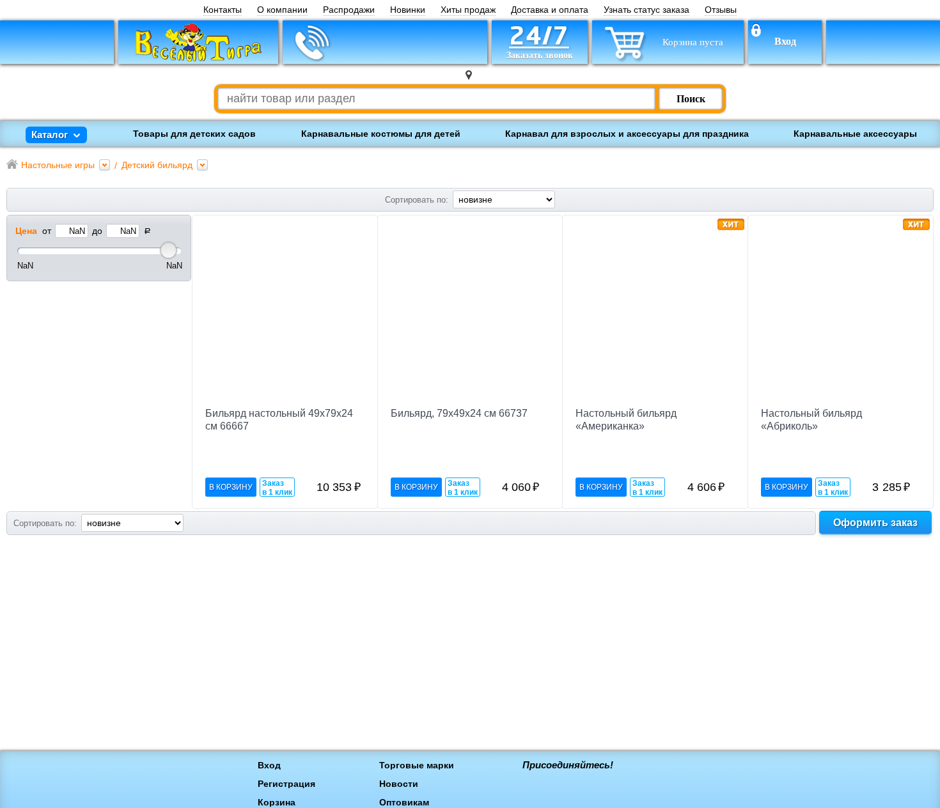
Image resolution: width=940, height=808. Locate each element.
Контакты (222, 10)
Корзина (276, 802)
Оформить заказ (875, 522)
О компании (282, 10)
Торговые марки (416, 765)
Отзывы (721, 10)
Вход (785, 41)
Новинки (407, 10)
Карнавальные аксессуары (855, 133)
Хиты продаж (468, 10)
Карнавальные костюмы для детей (380, 133)
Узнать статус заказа (646, 10)
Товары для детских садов (194, 133)
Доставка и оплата (549, 10)
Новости (398, 784)
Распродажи (349, 10)
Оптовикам (404, 802)
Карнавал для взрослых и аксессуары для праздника (627, 133)
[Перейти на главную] (198, 42)
